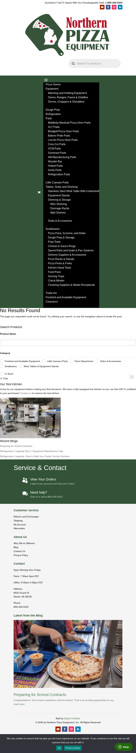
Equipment (52, 88)
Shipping (18, 520)
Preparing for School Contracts (16, 446)
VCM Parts (54, 148)
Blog (16, 547)
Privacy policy (73, 748)
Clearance (52, 301)
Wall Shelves (58, 212)
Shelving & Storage (59, 199)
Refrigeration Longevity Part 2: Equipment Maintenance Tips (31, 451)
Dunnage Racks (59, 208)
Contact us (26, 393)
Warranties (19, 528)
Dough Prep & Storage (61, 237)
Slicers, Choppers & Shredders (66, 101)
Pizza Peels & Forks (60, 263)
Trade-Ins (51, 293)
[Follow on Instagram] (114, 7)
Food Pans (54, 272)
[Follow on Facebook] (108, 7)
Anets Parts (55, 170)
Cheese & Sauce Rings (62, 246)
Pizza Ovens (53, 84)
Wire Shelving (58, 204)
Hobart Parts (55, 165)
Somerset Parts (57, 152)
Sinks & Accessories (60, 220)
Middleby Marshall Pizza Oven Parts (69, 122)
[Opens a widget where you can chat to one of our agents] (123, 747)
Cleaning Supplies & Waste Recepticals (71, 284)
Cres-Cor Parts (57, 144)
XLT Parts (54, 127)
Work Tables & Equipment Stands (41, 366)
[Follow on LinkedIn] (120, 7)
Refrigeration (53, 114)
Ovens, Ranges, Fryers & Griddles (68, 97)
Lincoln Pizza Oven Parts (63, 140)
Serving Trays (56, 276)
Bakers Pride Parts (59, 135)
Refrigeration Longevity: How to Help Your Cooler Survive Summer (35, 456)
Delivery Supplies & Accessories (67, 254)
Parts (49, 118)
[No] (132, 377)
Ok (59, 748)
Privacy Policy (21, 555)
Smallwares (53, 228)
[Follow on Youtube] (102, 7)
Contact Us (19, 551)
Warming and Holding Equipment (67, 93)
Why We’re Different (24, 543)
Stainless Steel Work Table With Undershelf (73, 191)
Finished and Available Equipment (66, 297)
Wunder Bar (55, 161)
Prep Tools (54, 241)
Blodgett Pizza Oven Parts (63, 131)
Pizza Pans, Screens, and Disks (67, 233)
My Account (20, 524)
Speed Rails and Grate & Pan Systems (71, 250)
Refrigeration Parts (59, 174)
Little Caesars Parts (57, 182)
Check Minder (56, 280)
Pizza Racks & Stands (61, 259)
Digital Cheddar (72, 718)
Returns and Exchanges (26, 516)
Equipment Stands (59, 195)
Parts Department (84, 361)
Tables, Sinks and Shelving (62, 186)
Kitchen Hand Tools (59, 267)
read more (19, 704)
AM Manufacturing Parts (62, 157)
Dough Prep (53, 109)
